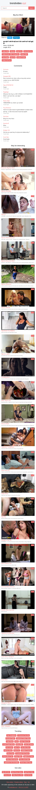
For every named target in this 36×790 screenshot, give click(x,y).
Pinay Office (18, 756)
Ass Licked (9, 747)
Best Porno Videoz (17, 772)
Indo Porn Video (29, 772)
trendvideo (18, 3)
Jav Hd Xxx (28, 775)
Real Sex (16, 750)
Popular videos (18, 782)
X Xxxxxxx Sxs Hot (23, 735)
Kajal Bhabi (10, 741)
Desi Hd (12, 57)
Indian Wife (24, 54)
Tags (25, 782)
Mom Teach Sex (25, 741)
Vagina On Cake (28, 756)
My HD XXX (6, 772)
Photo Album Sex (8, 756)
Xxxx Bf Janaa (29, 744)
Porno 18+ (7, 775)
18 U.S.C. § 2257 (23, 787)
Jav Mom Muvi (25, 747)
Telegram (16, 37)
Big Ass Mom (8, 750)
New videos (10, 782)
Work (16, 741)
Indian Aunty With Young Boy (10, 54)
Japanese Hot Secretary (11, 762)
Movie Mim (19, 744)
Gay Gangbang (11, 735)
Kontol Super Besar (8, 744)
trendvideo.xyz (13, 787)
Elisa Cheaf (10, 753)
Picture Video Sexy (26, 762)
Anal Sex (19, 51)
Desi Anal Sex (28, 51)
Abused (12, 51)
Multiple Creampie (26, 750)
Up (29, 782)
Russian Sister (10, 738)
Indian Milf (5, 51)
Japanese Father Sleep (23, 738)
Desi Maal (5, 57)
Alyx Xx (17, 747)
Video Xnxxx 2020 (17, 775)
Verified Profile (21, 57)
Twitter (10, 37)
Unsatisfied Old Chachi (22, 753)
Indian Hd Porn (6, 60)
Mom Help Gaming (12, 759)
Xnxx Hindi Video (24, 759)
